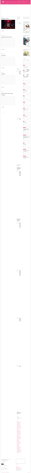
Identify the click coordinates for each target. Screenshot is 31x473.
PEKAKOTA (8, 3)
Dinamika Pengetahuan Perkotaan (19, 431)
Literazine (3, 55)
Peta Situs (19, 0)
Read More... (3, 49)
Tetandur (3, 74)
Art (18, 427)
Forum (4, 35)
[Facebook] (3, 0)
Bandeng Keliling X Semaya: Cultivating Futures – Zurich (20, 319)
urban (18, 449)
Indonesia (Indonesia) (23, 0)
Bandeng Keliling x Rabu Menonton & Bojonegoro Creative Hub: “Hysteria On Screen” (26, 70)
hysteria (20, 435)
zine (19, 452)
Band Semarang (18, 428)
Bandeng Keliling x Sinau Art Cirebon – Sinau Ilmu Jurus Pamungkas (19, 220)
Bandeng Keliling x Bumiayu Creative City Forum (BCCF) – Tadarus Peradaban (20, 173)
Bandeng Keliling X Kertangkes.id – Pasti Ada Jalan (19, 142)
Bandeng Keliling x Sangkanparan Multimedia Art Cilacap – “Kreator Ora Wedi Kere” (19, 390)
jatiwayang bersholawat (25, 116)
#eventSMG (18, 423)
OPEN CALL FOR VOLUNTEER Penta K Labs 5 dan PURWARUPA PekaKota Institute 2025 (26, 137)
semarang (18, 447)
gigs (17, 434)
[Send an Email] (6, 0)
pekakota (18, 443)
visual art (18, 452)
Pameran (20, 442)
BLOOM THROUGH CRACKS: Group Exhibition (26, 151)
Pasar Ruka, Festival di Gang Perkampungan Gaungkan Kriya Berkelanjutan (26, 129)
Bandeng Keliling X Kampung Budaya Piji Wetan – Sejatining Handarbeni (19, 168)
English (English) (27, 0)
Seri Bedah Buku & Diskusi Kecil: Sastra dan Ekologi (20, 72)
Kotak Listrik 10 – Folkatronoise (19, 46)
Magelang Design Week (6, 37)
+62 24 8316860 (17, 468)
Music (20, 441)
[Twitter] (4, 0)
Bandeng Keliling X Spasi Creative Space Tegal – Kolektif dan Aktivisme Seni (20, 225)
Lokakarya (18, 439)
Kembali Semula (5, 18)
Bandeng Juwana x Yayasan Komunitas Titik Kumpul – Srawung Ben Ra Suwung (20, 273)
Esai (20, 432)
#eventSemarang (18, 422)
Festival (2, 35)
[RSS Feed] (7, 0)
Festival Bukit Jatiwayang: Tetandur (25, 110)
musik (17, 442)
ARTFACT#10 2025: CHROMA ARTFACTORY (26, 157)
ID (1, 0)
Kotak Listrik (18, 18)
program (18, 445)
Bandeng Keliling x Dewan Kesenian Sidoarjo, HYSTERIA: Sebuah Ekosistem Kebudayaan (26, 75)
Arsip (17, 427)
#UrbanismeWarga (18, 425)
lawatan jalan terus (19, 438)
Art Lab (20, 427)
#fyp (19, 423)
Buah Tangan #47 (25, 144)
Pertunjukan (18, 444)
